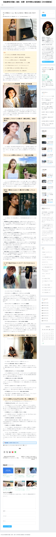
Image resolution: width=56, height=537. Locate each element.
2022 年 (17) (45, 313)
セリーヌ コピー (45, 74)
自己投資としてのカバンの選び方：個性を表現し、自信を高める (17, 57)
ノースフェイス (50, 259)
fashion (43, 252)
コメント (5, 496)
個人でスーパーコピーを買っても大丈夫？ (47, 270)
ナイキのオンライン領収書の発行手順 (50, 195)
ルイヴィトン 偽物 (45, 76)
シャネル (44, 254)
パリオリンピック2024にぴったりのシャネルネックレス (47, 232)
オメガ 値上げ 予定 (46, 278)
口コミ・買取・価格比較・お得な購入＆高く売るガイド (47, 108)
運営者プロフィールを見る (48, 61)
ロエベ (43, 273)
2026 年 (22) (45, 302)
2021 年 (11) (45, 315)
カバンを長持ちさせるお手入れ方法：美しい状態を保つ (16, 70)
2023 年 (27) (45, 310)
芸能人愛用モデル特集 (48, 121)
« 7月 (43, 343)
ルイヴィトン (49, 252)
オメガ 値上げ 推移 (46, 284)
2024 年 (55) (45, 308)
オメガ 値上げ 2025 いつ (47, 287)
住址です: (44, 44)
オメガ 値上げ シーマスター (47, 282)
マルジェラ (48, 273)
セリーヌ (25, 445)
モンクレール (44, 264)
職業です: (44, 40)
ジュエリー (50, 264)
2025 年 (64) (45, 305)
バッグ (18, 16)
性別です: (49, 38)
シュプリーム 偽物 (45, 77)
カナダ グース (45, 262)
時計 (45, 114)
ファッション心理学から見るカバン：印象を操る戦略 (15, 60)
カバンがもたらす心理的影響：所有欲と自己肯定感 (15, 54)
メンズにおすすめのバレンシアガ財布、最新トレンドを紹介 (47, 226)
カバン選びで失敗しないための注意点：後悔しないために (16, 68)
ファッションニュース (48, 96)
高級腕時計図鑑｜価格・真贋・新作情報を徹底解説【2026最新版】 (28, 2)
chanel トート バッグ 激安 (47, 80)
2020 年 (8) (45, 318)
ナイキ (43, 276)
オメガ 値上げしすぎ (46, 289)
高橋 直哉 (13, 16)
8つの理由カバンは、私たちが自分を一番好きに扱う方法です (13, 445)
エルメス (44, 259)
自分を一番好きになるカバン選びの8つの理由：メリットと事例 (17, 62)
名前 (4, 511)
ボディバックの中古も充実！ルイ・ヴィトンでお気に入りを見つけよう (20, 477)
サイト (4, 521)
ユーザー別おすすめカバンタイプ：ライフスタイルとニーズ (16, 65)
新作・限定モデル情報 (48, 112)
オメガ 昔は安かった (46, 292)
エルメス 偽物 (44, 78)
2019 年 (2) (45, 320)
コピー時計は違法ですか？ (47, 267)
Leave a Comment (24, 16)
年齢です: (44, 38)
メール (4, 516)
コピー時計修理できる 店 (47, 257)
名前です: (44, 37)
